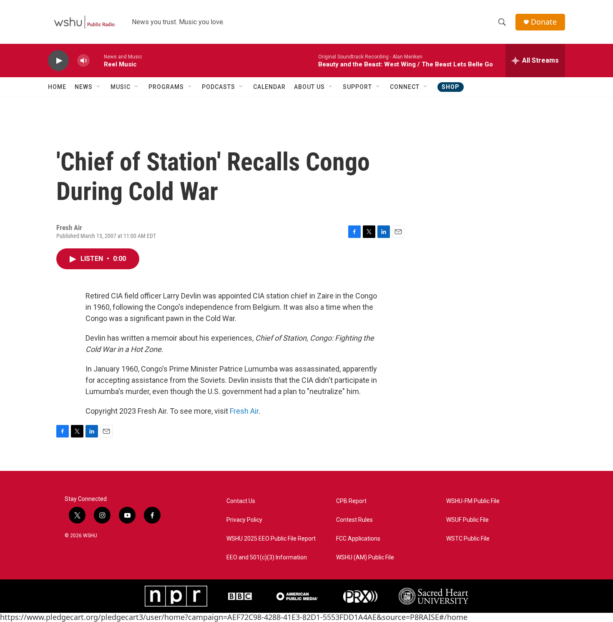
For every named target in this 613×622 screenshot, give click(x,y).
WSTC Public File (468, 539)
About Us (309, 86)
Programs (166, 86)
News (84, 86)
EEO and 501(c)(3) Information (266, 557)
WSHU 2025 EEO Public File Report (271, 539)
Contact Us (240, 501)
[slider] (96, 60)
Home (57, 86)
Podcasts (218, 86)
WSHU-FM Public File (473, 501)
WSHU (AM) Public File (365, 557)
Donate (544, 22)
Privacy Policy (244, 520)
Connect (405, 86)
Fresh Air (244, 411)
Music (121, 86)
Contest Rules (354, 520)
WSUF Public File (467, 520)
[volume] (83, 60)
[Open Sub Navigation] (98, 86)
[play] (58, 61)
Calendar (269, 86)
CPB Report (351, 501)
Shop (451, 86)
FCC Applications (358, 539)
